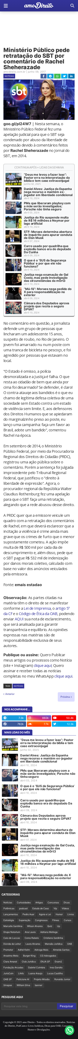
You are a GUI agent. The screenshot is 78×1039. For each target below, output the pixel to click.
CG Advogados (48, 955)
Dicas (67, 902)
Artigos (39, 902)
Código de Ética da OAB (38, 613)
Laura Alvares (33, 943)
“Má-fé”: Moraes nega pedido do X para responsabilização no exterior (48, 291)
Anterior (10, 693)
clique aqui (42, 665)
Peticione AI (22, 979)
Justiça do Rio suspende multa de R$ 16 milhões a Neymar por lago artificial (46, 220)
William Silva (23, 985)
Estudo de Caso (40, 908)
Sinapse (7, 985)
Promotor (8, 949)
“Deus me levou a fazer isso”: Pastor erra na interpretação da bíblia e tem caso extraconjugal (47, 177)
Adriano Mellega (49, 932)
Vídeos (65, 908)
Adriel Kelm (24, 949)
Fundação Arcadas (13, 967)
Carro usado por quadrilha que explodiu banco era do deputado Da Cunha (47, 249)
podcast (23, 908)
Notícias (9, 76)
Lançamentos (10, 914)
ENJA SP (45, 961)
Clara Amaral (10, 961)
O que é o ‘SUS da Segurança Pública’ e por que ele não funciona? (45, 263)
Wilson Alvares (35, 926)
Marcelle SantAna (12, 926)
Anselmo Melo (10, 955)
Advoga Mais (41, 949)
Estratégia (8, 920)
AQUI (19, 619)
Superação (24, 920)
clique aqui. (63, 676)
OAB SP (7, 979)
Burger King (29, 955)
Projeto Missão (42, 979)
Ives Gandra (56, 967)
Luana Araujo (35, 973)
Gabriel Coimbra (36, 967)
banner (38, 985)
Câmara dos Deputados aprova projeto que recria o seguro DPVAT (46, 306)
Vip (55, 908)
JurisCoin (8, 973)
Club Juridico (29, 961)
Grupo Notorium (11, 932)
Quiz (49, 926)
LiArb (21, 973)
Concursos (53, 902)
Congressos (41, 920)
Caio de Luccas (11, 937)
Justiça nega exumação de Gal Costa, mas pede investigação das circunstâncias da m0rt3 (46, 277)
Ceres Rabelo (32, 937)
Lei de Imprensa (37, 608)
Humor (59, 914)
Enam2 (58, 961)
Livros (70, 914)
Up (58, 926)
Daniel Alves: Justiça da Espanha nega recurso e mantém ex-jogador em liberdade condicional (48, 191)
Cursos (67, 920)
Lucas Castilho (55, 973)
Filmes (55, 920)
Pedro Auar (28, 914)
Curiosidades (24, 902)
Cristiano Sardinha (53, 937)
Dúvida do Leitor (12, 943)
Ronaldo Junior (62, 979)
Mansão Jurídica (53, 943)
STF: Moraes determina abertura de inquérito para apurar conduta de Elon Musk (48, 234)
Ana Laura (30, 932)
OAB (69, 943)
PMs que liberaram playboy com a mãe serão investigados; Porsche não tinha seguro (47, 206)
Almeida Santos (61, 949)
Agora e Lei (45, 914)
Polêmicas (8, 908)
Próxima (65, 696)
